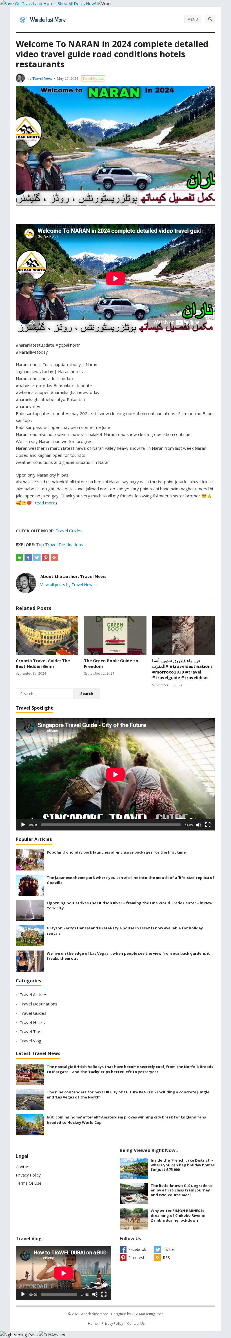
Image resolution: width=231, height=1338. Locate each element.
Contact (23, 1166)
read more (45, 503)
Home (93, 1323)
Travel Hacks (32, 1022)
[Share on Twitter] (37, 557)
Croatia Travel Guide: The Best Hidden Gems (43, 663)
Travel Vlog (30, 1041)
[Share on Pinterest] (45, 557)
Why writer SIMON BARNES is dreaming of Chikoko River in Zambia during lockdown (178, 1215)
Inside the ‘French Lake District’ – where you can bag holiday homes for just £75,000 (183, 1165)
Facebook (137, 1249)
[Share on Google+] (54, 557)
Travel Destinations (38, 1004)
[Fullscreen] (208, 825)
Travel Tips (30, 1031)
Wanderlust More (94, 1314)
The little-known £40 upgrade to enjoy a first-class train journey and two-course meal (182, 1190)
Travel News (42, 78)
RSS (166, 1257)
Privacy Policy (28, 1175)
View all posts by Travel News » (68, 584)
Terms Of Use (28, 1183)
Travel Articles (33, 994)
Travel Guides (93, 78)
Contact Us (136, 1323)
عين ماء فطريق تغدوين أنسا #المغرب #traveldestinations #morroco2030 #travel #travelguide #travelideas (182, 669)
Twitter (169, 1249)
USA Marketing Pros (147, 1314)
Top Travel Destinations (59, 544)
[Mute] (199, 825)
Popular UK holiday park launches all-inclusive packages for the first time (116, 852)
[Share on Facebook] (28, 557)
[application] (115, 774)
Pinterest (136, 1257)
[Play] (23, 825)
